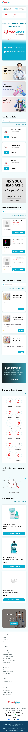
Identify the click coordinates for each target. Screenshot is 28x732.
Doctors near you (7, 669)
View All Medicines (19, 501)
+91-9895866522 (14, 726)
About (4, 637)
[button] (3, 190)
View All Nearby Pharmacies (16, 288)
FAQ (4, 641)
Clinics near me (6, 673)
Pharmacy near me (7, 692)
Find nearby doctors (7, 654)
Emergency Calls (6, 652)
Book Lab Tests (6, 658)
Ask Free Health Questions (9, 649)
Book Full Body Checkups (9, 660)
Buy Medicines (6, 662)
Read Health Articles (7, 651)
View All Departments (18, 393)
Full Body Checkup (7, 690)
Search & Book (6, 73)
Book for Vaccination (8, 656)
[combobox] (14, 121)
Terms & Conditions (7, 681)
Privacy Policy (6, 683)
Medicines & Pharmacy (8, 89)
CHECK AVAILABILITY (14, 533)
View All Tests (20, 125)
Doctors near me (7, 694)
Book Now (14, 623)
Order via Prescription (8, 671)
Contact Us (5, 639)
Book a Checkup (7, 102)
